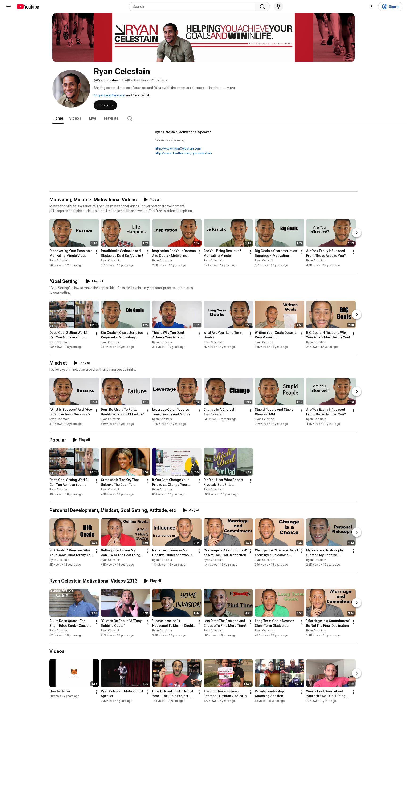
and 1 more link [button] (138, 95)
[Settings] (371, 6)
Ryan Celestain (59, 260)
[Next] (356, 232)
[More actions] (96, 252)
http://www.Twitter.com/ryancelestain (183, 153)
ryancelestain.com (111, 95)
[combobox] (193, 6)
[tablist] (203, 118)
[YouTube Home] (27, 6)
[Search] (262, 6)
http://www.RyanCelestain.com (178, 148)
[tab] (58, 118)
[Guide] (8, 6)
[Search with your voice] (278, 6)
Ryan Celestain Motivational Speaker (183, 132)
